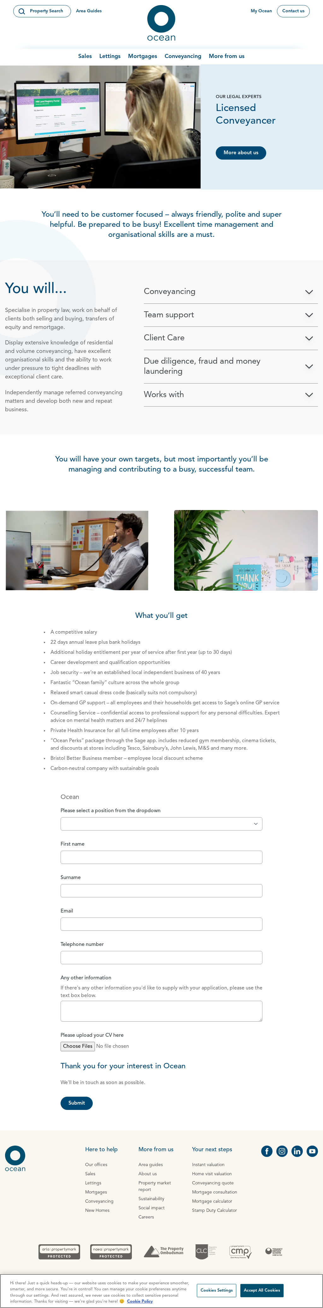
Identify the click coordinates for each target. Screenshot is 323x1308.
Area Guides (89, 11)
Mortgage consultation (214, 1192)
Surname (71, 877)
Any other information (86, 978)
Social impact (151, 1208)
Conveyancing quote (213, 1183)
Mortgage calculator (212, 1201)
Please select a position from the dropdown (111, 810)
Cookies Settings (217, 1290)
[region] (161, 1291)
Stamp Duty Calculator (214, 1210)
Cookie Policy (140, 1301)
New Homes (97, 1210)
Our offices (96, 1165)
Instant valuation (208, 1165)
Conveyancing (183, 56)
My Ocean (261, 11)
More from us (226, 56)
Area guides (150, 1165)
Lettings (109, 56)
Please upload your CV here (92, 1035)
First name (73, 844)
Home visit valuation (212, 1174)
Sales (85, 56)
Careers (146, 1217)
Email (67, 911)
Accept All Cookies (262, 1290)
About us (147, 1174)
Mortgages (142, 56)
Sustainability (151, 1199)
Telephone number (82, 944)
